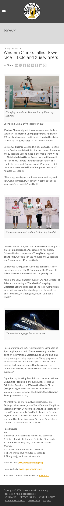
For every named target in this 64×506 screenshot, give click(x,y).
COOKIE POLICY (47, 497)
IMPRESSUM (34, 500)
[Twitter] (20, 65)
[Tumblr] (36, 65)
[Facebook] (24, 65)
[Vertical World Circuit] (32, 11)
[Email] (16, 65)
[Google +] (28, 65)
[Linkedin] (40, 65)
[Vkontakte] (44, 65)
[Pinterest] (32, 65)
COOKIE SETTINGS (15, 500)
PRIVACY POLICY (28, 497)
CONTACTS (11, 497)
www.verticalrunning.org (30, 462)
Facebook (44, 475)
